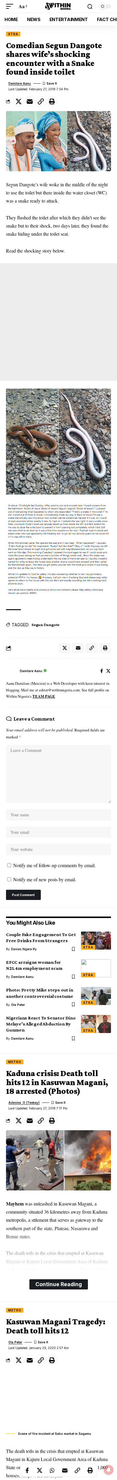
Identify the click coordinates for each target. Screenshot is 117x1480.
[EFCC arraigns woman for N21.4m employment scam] (96, 968)
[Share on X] (19, 101)
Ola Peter (18, 1005)
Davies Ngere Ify (24, 949)
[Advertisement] (58, 322)
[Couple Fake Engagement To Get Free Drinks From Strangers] (96, 941)
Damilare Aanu (19, 83)
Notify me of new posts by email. (44, 879)
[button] (11, 6)
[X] (108, 671)
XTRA (13, 34)
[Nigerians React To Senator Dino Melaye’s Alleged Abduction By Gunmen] (96, 1024)
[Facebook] (102, 671)
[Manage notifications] (108, 1470)
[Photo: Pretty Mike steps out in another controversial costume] (96, 996)
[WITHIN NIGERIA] (59, 6)
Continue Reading (58, 1284)
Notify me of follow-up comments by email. (54, 865)
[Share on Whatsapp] (52, 1470)
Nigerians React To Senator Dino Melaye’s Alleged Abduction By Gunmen (40, 1023)
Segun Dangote (45, 624)
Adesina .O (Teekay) (24, 1102)
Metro (14, 1062)
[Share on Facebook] (27, 1470)
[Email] (30, 101)
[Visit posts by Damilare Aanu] (11, 671)
